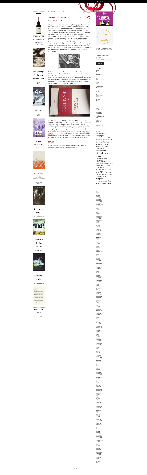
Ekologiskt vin (98, 74)
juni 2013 (97, 397)
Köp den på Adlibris (39, 250)
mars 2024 (98, 228)
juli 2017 (97, 332)
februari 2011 (98, 433)
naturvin (98, 172)
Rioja (104, 176)
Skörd (104, 179)
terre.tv (97, 108)
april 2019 (98, 305)
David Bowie (99, 144)
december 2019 (99, 294)
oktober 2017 (98, 328)
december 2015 (99, 357)
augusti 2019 (98, 300)
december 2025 (99, 200)
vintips (108, 183)
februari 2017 (98, 339)
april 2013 (98, 399)
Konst (97, 79)
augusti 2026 (98, 190)
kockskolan (105, 163)
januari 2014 (98, 387)
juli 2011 (97, 427)
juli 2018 (97, 317)
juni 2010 (97, 444)
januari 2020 (98, 293)
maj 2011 (97, 429)
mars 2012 (98, 416)
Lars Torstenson (62, 20)
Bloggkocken (99, 133)
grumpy (99, 156)
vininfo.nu (98, 117)
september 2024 (99, 220)
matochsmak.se (99, 112)
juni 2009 (97, 460)
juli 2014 (97, 380)
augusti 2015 (98, 363)
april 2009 (98, 462)
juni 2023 (97, 239)
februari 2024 (98, 229)
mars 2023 (98, 243)
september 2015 (99, 361)
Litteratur (55, 145)
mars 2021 (98, 275)
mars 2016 (98, 353)
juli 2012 (97, 411)
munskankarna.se (99, 126)
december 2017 (99, 326)
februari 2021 (98, 276)
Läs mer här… (39, 180)
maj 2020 (98, 288)
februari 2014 (98, 386)
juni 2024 (97, 224)
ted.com (97, 111)
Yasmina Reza (67, 147)
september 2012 (99, 408)
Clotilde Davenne (103, 142)
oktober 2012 (98, 407)
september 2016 (99, 345)
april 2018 (98, 321)
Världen (97, 96)
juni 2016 (97, 349)
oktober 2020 (98, 281)
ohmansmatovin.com (100, 116)
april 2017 (98, 336)
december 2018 (99, 310)
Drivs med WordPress (73, 469)
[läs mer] (110, 50)
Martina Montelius (73, 145)
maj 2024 (98, 225)
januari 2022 (98, 262)
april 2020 (98, 289)
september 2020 (99, 283)
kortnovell (110, 163)
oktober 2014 (98, 376)
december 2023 (99, 231)
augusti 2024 (98, 221)
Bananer (97, 70)
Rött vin (97, 91)
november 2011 (99, 422)
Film (96, 75)
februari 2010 (98, 449)
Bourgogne (100, 136)
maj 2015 (98, 367)
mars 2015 (98, 369)
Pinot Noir (98, 174)
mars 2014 (98, 385)
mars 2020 (98, 290)
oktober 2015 (98, 360)
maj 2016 (98, 351)
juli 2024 (97, 222)
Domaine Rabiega (100, 148)
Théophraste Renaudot (58, 147)
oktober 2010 (98, 439)
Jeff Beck (105, 161)
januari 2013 (98, 403)
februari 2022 (98, 260)
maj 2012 (98, 414)
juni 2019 (97, 302)
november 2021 (99, 264)
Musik (59, 145)
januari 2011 (98, 435)
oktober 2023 (98, 234)
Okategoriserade (99, 86)
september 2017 (99, 330)
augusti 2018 (98, 315)
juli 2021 (97, 270)
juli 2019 (97, 301)
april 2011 (98, 431)
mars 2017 (98, 338)
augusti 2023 (98, 237)
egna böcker (101, 150)
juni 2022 (97, 255)
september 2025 (99, 204)
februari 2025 (98, 213)
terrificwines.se (99, 107)
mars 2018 (98, 322)
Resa (97, 88)
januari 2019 (98, 309)
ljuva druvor (98, 121)
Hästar (97, 78)
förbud (99, 153)
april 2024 (98, 226)
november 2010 (99, 437)
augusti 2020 (98, 284)
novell (103, 172)
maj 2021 (98, 272)
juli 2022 (97, 254)
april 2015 (98, 368)
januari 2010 (98, 450)
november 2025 (99, 201)
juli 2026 (97, 191)
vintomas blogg (99, 120)
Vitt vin (97, 100)
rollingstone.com (99, 125)
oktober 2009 (98, 454)
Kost (97, 81)
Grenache (105, 153)
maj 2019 (98, 304)
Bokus (38, 83)
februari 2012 (98, 418)
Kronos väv (98, 165)
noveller (108, 172)
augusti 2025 (98, 205)
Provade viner (99, 87)
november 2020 (99, 280)
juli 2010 (97, 442)
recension (109, 174)
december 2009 (99, 452)
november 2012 (99, 406)
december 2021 (99, 263)
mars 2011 (98, 432)
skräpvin (99, 179)
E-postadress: (99, 57)
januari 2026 (98, 199)
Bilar (97, 71)
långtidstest (100, 169)
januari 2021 (98, 277)
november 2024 (99, 217)
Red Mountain (99, 176)
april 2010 (98, 446)
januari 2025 (98, 214)
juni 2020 (97, 287)
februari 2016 (98, 355)
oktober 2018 (98, 313)
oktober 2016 (98, 344)
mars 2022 (98, 259)
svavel (108, 179)
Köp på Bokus (39, 147)
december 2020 (99, 279)
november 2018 (99, 311)
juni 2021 (97, 271)
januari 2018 (98, 325)
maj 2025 (98, 209)
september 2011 (99, 424)
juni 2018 (97, 318)
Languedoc (105, 165)
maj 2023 (98, 241)
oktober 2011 (98, 423)
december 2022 (99, 247)
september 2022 (99, 251)
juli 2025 (97, 207)
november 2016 (99, 343)
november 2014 (99, 374)
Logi (96, 83)
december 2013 (99, 389)
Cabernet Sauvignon (100, 137)
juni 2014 (97, 381)
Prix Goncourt (81, 145)
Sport (97, 92)
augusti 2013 (98, 394)
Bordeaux (105, 133)
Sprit (97, 94)
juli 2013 (97, 395)
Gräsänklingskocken (101, 158)
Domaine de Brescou (102, 146)
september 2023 (99, 235)
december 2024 (99, 216)
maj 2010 (98, 445)
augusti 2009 (98, 457)
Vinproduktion (98, 98)
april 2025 (98, 210)
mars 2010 (98, 448)
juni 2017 (97, 334)
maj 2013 (98, 398)
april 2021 (98, 273)
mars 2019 (98, 306)
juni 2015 (97, 365)
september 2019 (99, 298)
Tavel (109, 181)
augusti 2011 (98, 425)
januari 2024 (98, 230)
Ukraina (98, 183)
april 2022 (98, 258)
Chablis (108, 137)
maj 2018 (98, 319)
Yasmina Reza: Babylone (59, 17)
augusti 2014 (98, 378)
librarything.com (99, 109)
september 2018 (99, 314)
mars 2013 (98, 401)
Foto (97, 77)
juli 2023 (97, 238)
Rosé (97, 90)
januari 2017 (98, 340)
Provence (104, 174)
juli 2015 (97, 364)
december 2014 (99, 373)
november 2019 (99, 296)
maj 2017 (98, 335)
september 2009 (99, 456)
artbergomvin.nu (99, 114)
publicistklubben (99, 113)
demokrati (106, 144)
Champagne (99, 139)
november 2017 (99, 327)
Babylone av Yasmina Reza (69, 83)
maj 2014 (98, 382)
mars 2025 (98, 212)
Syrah (97, 181)
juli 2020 (97, 285)
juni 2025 (97, 208)
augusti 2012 (98, 410)
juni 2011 (97, 428)
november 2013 (99, 390)
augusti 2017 (98, 331)
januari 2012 (98, 419)
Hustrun (99, 161)
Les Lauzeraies (100, 167)
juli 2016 (97, 348)
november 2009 (99, 453)
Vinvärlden (98, 99)
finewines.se (98, 118)
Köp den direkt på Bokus (39, 216)
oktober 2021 (98, 266)
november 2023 (99, 233)
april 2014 (98, 384)
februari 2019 (98, 307)
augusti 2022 (98, 252)
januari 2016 (98, 356)
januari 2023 (98, 246)
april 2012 (98, 415)
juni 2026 (97, 192)
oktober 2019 (98, 297)
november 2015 (99, 359)
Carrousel (66, 145)
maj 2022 (98, 256)
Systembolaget (103, 181)
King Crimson (99, 163)
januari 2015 (98, 372)
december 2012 (99, 405)
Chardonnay (106, 139)
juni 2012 (97, 412)
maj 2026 (98, 193)
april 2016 (98, 352)
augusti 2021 (98, 268)
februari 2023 (98, 245)
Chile (111, 139)
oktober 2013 (98, 391)
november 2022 (99, 248)
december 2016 (99, 342)
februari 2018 (98, 323)
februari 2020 (98, 292)
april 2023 (98, 242)
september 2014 (99, 377)
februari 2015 (98, 370)
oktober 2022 (98, 250)
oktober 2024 (98, 218)
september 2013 (99, 393)
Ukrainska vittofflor (100, 95)
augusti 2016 (98, 347)
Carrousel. (51, 141)
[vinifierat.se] (103, 1)
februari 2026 (98, 197)
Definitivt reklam (99, 73)
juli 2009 (97, 458)
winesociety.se (99, 122)
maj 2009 (98, 461)
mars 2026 (98, 196)
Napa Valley (107, 169)
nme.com (98, 124)
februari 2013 (98, 402)
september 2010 (99, 440)
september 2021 (99, 267)
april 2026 (98, 195)
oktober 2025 (98, 203)
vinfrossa (103, 183)
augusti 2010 (98, 441)
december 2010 (99, 436)
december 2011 (99, 420)
